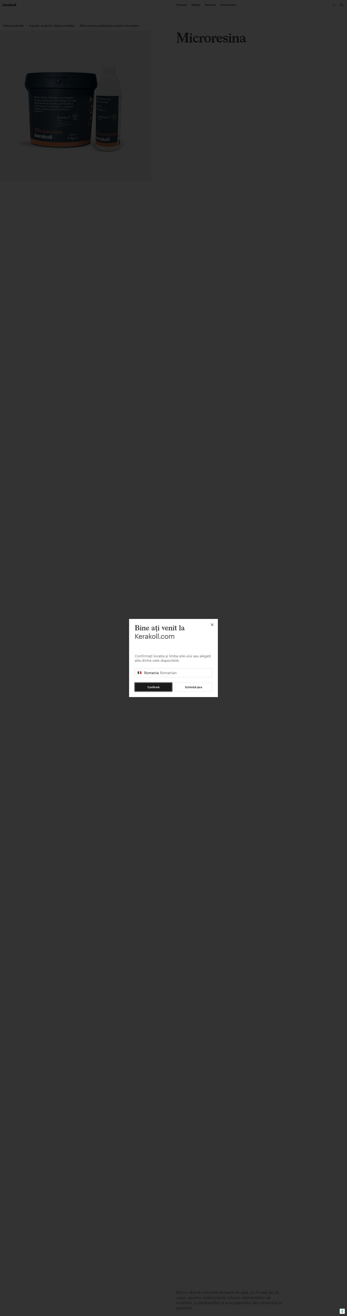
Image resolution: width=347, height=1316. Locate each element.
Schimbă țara (193, 687)
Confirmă (153, 687)
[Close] (212, 625)
